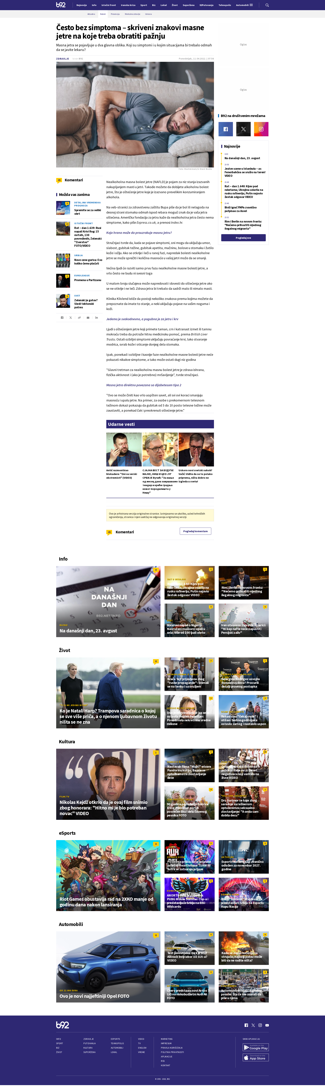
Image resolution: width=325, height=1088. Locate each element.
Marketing (167, 1039)
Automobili (117, 1047)
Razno (64, 625)
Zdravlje (62, 58)
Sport (59, 1043)
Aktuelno (227, 857)
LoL (62, 893)
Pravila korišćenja (172, 1047)
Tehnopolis (117, 1043)
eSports (115, 1039)
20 (265, 752)
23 (109, 532)
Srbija (78, 255)
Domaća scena (176, 857)
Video (141, 1039)
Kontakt (165, 1065)
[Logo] (61, 5)
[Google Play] (256, 1047)
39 (67, 256)
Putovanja (89, 1043)
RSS (163, 1061)
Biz (58, 1047)
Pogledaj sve (243, 237)
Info (58, 1039)
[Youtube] (267, 1025)
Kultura (87, 1047)
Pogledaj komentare (195, 531)
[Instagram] (261, 129)
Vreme (141, 1052)
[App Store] (256, 1058)
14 (67, 224)
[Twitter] (243, 129)
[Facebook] (226, 129)
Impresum (166, 1043)
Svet (77, 295)
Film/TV (64, 796)
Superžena (89, 1052)
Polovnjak (174, 948)
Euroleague (82, 275)
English (142, 1047)
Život (59, 1052)
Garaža (226, 948)
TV (139, 1043)
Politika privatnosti (172, 1052)
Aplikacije (166, 1056)
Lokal (114, 1052)
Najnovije (82, 5)
